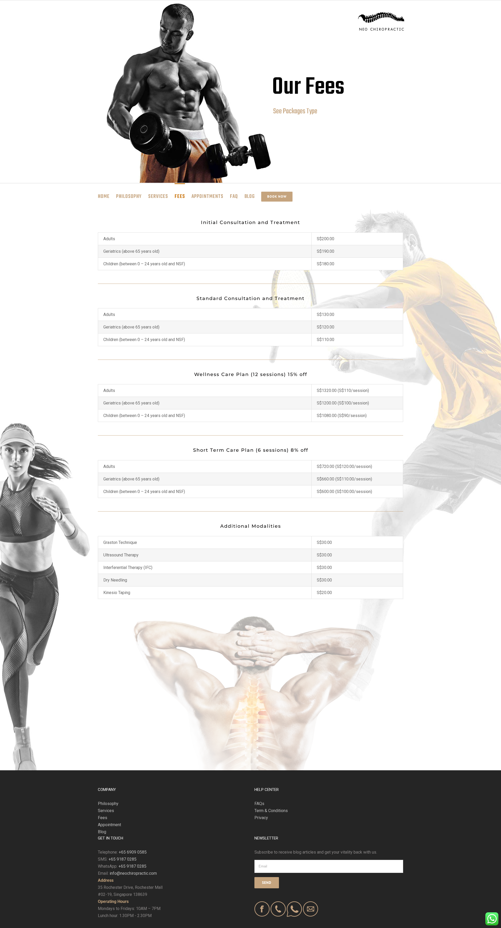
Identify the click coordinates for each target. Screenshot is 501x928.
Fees (102, 817)
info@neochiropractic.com (133, 873)
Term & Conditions (271, 810)
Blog (102, 831)
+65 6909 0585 (133, 852)
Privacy (261, 817)
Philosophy (108, 803)
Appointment (109, 824)
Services (106, 810)
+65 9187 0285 (122, 859)
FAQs (259, 803)
